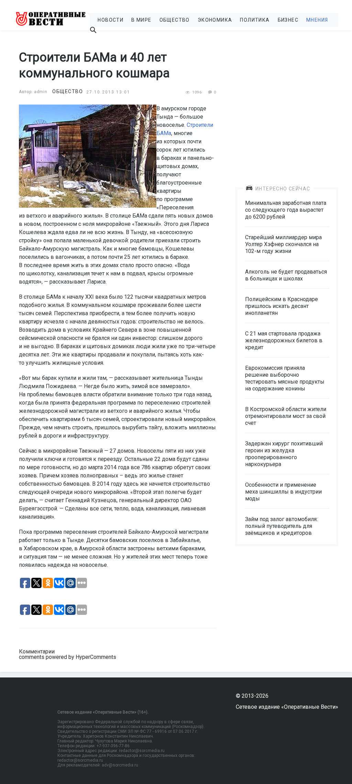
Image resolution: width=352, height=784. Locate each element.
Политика (255, 20)
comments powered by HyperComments (67, 657)
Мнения (317, 20)
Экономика (215, 20)
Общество (175, 20)
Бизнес (288, 20)
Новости (110, 20)
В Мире (141, 20)
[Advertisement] (286, 104)
